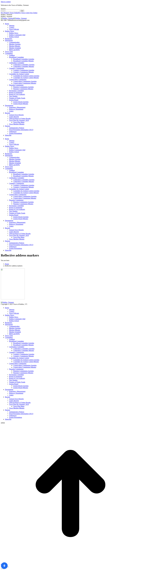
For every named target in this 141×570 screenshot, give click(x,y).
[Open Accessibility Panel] (4, 565)
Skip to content (6, 2)
